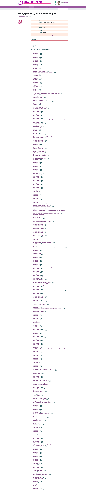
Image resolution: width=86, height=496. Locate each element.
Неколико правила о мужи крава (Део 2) (42, 222)
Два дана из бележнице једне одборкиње (42, 242)
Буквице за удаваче (37, 147)
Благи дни (35, 319)
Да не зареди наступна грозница (40, 321)
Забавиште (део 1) (37, 127)
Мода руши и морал (37, 470)
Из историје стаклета (37, 337)
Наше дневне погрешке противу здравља (42, 401)
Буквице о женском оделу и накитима (41, 101)
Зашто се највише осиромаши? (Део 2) (41, 282)
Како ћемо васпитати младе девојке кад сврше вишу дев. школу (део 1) (49, 208)
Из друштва (35, 75)
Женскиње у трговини (38, 51)
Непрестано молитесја (38, 276)
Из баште (35, 87)
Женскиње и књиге (37, 253)
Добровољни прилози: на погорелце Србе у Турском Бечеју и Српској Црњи (50, 119)
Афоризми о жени (37, 240)
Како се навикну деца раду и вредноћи (41, 69)
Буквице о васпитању (37, 97)
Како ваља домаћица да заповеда (40, 205)
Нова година (35, 421)
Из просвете (35, 191)
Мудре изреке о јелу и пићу (39, 304)
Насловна (21, 7)
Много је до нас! (36, 395)
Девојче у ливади (36, 419)
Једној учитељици (37, 424)
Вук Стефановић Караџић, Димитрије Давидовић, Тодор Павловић (47, 287)
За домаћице (35, 53)
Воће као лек (35, 150)
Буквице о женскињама (38, 100)
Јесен (34, 491)
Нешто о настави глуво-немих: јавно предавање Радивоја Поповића (48, 247)
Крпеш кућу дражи (37, 477)
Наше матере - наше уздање (39, 285)
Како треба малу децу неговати (40, 381)
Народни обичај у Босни (38, 301)
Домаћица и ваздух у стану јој (39, 151)
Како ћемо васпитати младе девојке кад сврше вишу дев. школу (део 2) (49, 210)
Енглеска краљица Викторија (39, 158)
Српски (65, 2)
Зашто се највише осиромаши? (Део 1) (41, 281)
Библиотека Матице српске (49, 35)
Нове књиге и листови (38, 99)
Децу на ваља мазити (37, 116)
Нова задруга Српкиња (38, 391)
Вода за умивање (36, 105)
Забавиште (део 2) (37, 126)
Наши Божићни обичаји (38, 279)
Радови (31, 7)
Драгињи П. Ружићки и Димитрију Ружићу (42, 136)
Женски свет (45, 23)
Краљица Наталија (37, 388)
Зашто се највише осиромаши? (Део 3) (41, 283)
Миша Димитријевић (37, 466)
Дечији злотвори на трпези (39, 417)
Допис (34, 246)
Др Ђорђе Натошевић (37, 152)
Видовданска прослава (38, 330)
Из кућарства (36, 339)
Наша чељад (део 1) (37, 217)
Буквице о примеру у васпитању (40, 103)
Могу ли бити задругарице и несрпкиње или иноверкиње (46, 93)
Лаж (34, 471)
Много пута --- (36, 468)
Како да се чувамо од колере (39, 71)
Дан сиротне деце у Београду (39, 439)
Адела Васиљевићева (37, 445)
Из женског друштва (37, 74)
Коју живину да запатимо (38, 214)
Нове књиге (35, 64)
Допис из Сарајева (37, 234)
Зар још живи (36, 441)
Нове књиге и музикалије (38, 399)
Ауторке (26, 7)
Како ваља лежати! (37, 374)
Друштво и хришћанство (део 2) (40, 155)
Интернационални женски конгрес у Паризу (43, 369)
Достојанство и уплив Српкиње (40, 474)
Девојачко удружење (37, 420)
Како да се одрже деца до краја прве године (42, 72)
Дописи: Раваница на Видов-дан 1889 (41, 413)
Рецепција (37, 7)
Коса (34, 65)
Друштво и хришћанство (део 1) (40, 154)
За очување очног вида (38, 235)
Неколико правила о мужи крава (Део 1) (42, 221)
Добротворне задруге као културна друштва (43, 444)
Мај (33, 394)
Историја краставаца (37, 372)
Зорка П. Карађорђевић (38, 446)
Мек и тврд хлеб (36, 96)
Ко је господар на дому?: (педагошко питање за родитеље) (46, 213)
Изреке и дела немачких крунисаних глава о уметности (45, 383)
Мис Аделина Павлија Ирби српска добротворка (44, 216)
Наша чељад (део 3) (37, 220)
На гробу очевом (36, 473)
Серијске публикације (45, 7)
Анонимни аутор (22, 16)
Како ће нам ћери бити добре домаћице (41, 206)
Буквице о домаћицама (38, 148)
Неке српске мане (37, 489)
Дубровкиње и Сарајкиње (38, 156)
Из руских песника (37, 368)
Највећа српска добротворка (39, 398)
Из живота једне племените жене (40, 384)
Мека (34, 464)
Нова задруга (36, 322)
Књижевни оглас (36, 67)
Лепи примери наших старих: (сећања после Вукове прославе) (47, 308)
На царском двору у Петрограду (40, 397)
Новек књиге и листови (38, 107)
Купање (34, 390)
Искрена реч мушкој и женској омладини (42, 203)
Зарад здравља (36, 110)
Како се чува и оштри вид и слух (40, 380)
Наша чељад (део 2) (37, 218)
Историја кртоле (36, 373)
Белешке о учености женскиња (40, 145)
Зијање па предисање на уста (39, 108)
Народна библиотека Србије (49, 33)
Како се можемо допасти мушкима (40, 486)
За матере (35, 68)
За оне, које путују (37, 173)
